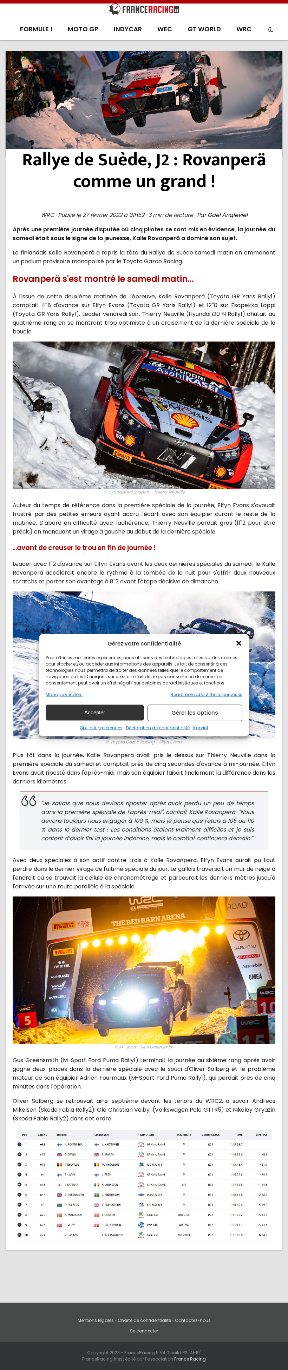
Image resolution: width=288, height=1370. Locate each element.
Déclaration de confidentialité (158, 727)
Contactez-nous (193, 1320)
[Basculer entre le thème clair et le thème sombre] (271, 29)
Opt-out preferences (101, 727)
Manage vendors (64, 694)
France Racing (190, 1359)
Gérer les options (194, 712)
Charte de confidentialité (144, 1320)
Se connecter (144, 1331)
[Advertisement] (144, 103)
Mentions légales (96, 1320)
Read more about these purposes (206, 694)
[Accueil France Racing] (144, 11)
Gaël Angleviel (228, 215)
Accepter (94, 712)
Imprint (200, 727)
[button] (238, 643)
